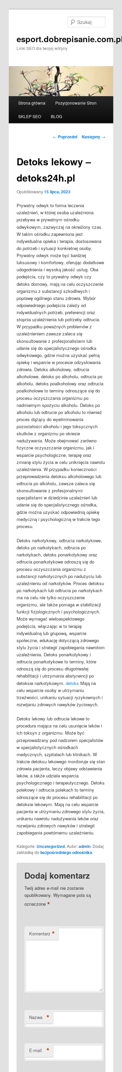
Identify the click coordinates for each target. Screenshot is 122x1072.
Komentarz (42, 933)
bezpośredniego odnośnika (66, 852)
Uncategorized (51, 846)
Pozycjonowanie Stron (76, 103)
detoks (72, 683)
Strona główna (31, 103)
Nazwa (39, 1017)
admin (84, 846)
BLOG (56, 116)
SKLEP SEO (29, 116)
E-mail (39, 1050)
